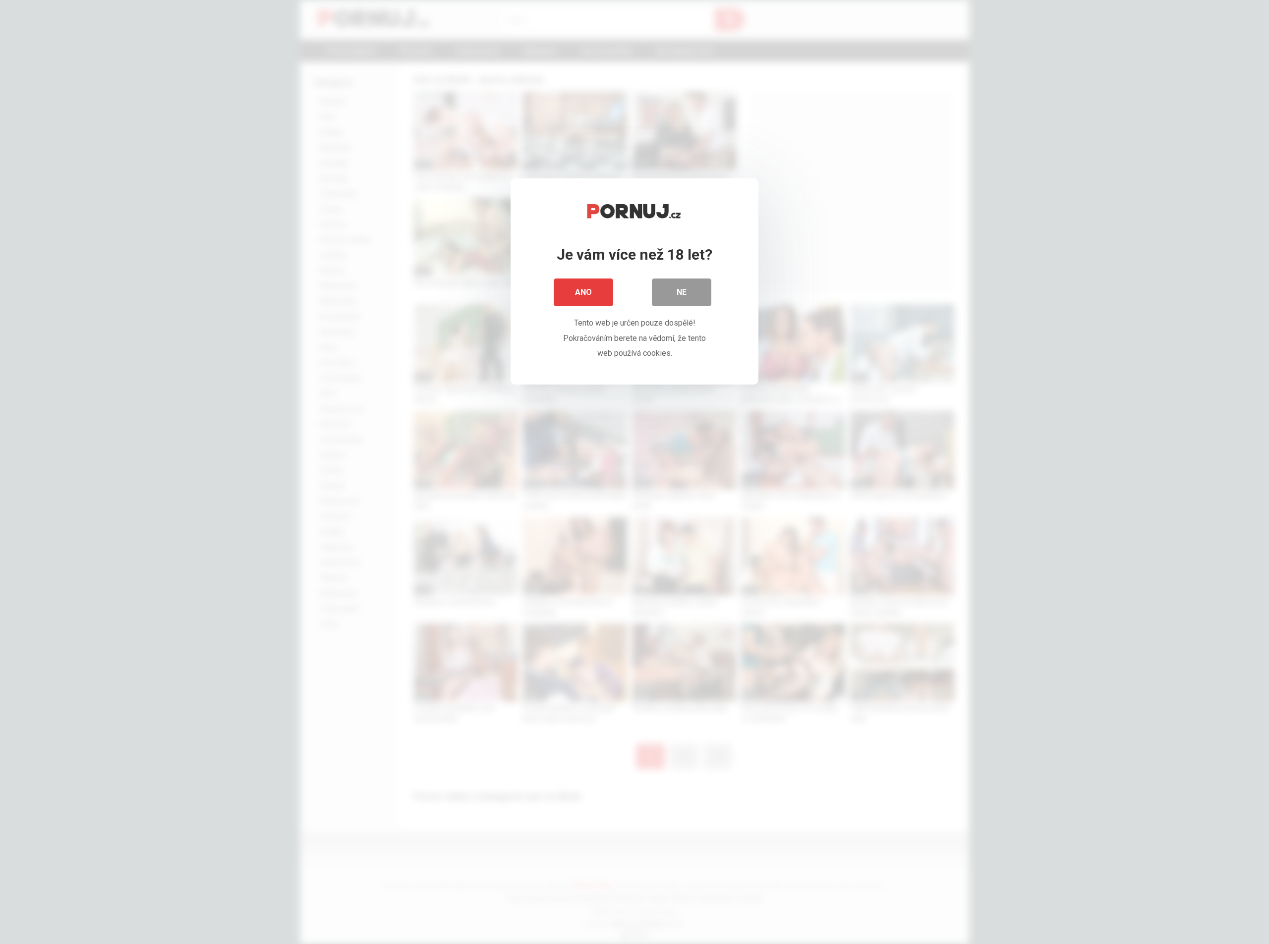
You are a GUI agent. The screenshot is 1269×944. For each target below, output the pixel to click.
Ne (682, 292)
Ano (583, 292)
